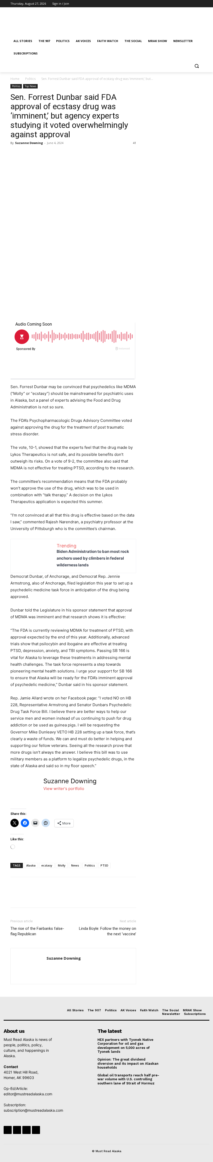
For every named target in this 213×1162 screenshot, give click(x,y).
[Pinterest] (39, 154)
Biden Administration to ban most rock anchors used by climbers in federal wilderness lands (93, 558)
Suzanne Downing (29, 143)
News (75, 865)
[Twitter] (185, 4)
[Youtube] (200, 4)
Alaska (31, 865)
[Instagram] (178, 4)
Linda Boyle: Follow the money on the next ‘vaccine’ (107, 931)
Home (14, 79)
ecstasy (46, 865)
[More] (63, 154)
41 (134, 143)
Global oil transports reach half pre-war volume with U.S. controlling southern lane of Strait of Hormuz (128, 1079)
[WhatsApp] (51, 154)
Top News (30, 86)
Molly (61, 865)
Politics (30, 79)
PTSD (104, 865)
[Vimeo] (192, 4)
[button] (196, 66)
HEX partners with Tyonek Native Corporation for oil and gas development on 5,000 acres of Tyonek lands (125, 1046)
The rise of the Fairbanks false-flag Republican (37, 931)
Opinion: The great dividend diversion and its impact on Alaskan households (127, 1063)
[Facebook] (171, 4)
